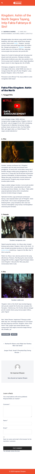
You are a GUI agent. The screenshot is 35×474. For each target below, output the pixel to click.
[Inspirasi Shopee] (17, 2)
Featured (16, 33)
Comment (6, 404)
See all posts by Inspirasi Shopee (17, 378)
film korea (5, 334)
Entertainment (6, 33)
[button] (2, 3)
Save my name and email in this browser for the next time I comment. (17, 440)
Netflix (14, 334)
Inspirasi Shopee (10, 31)
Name (5, 420)
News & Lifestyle (26, 33)
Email (5, 428)
